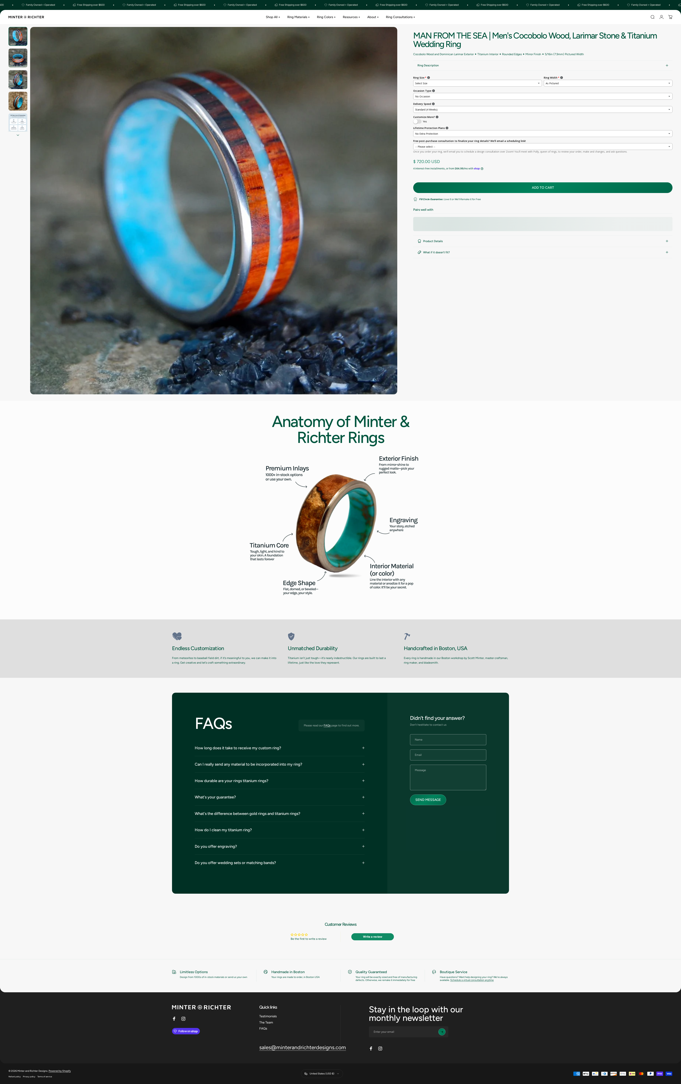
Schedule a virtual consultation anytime (472, 980)
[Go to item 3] (18, 79)
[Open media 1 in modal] (213, 210)
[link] (224, 636)
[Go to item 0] (18, 36)
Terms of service (44, 1076)
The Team (266, 1022)
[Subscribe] (441, 1031)
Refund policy (15, 1076)
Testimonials (268, 1016)
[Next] (388, 219)
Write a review (372, 936)
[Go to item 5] (18, 122)
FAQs (327, 725)
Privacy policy (29, 1076)
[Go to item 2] (18, 58)
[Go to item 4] (18, 101)
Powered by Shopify (60, 1070)
